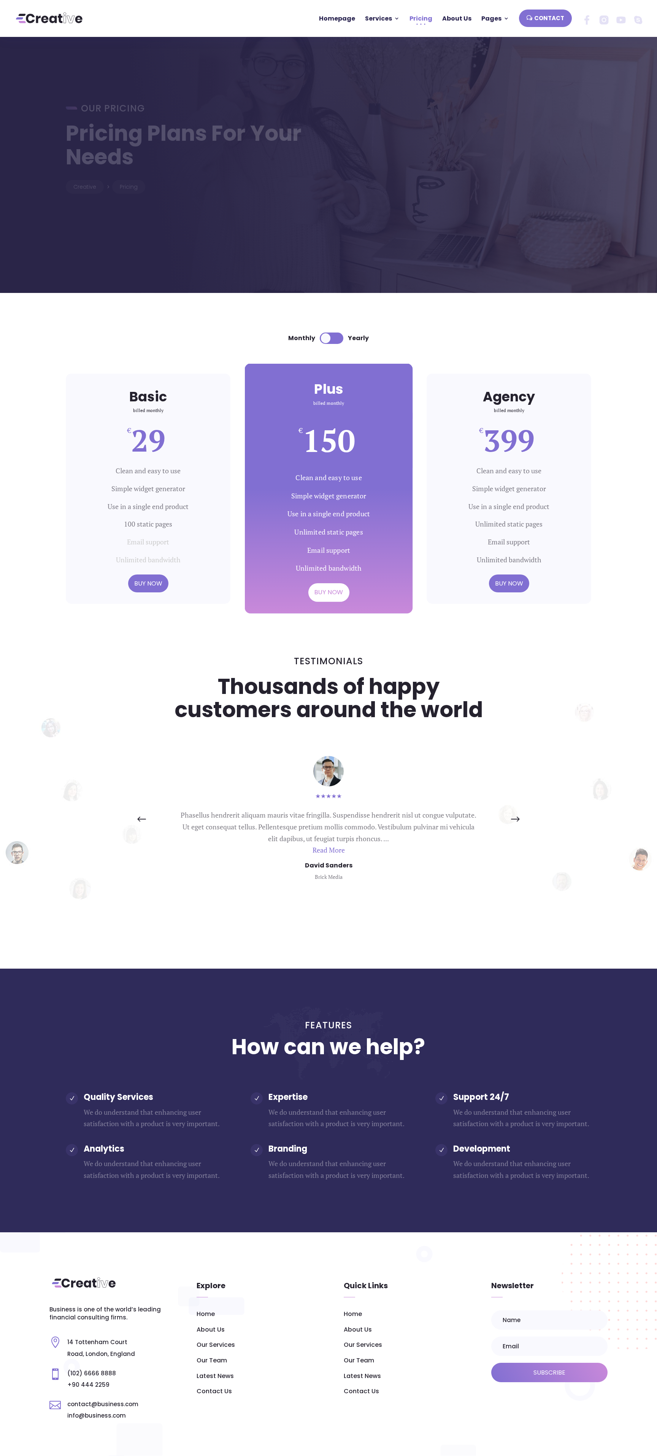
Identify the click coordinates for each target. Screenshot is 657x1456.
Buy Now (148, 583)
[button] (515, 819)
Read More (329, 850)
